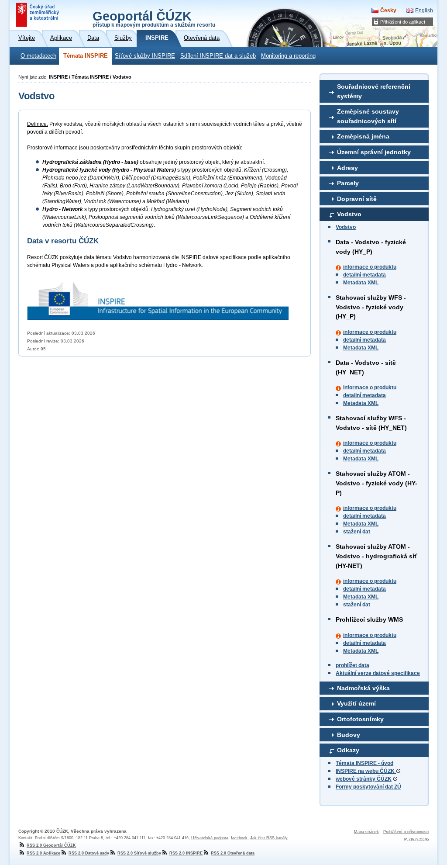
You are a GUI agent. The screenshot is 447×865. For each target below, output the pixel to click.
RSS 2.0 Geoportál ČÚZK (51, 845)
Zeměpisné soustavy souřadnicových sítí (368, 116)
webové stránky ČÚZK (364, 779)
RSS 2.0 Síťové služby (139, 853)
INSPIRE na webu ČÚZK (366, 771)
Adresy (347, 167)
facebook (239, 838)
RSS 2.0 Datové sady (89, 853)
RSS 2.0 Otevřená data (232, 853)
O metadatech (38, 56)
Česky (388, 10)
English (424, 10)
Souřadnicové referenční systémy (373, 91)
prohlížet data (352, 665)
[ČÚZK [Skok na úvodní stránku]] (38, 15)
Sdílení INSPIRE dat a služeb (218, 56)
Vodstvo (349, 214)
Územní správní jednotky (374, 152)
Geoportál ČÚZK (154, 18)
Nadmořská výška (363, 688)
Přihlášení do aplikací (402, 21)
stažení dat (356, 532)
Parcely (348, 183)
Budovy (348, 734)
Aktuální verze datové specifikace (378, 673)
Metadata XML (360, 283)
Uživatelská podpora (209, 838)
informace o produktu (369, 267)
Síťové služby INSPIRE (145, 56)
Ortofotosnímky (360, 719)
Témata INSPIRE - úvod (364, 763)
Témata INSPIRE (85, 56)
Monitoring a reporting (288, 56)
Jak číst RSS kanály (269, 838)
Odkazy (348, 750)
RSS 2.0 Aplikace (43, 853)
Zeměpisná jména (363, 136)
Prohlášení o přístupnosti (406, 832)
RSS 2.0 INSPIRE (186, 853)
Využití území (356, 703)
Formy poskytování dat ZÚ (368, 787)
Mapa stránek (366, 832)
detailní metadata (364, 275)
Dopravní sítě (357, 198)
